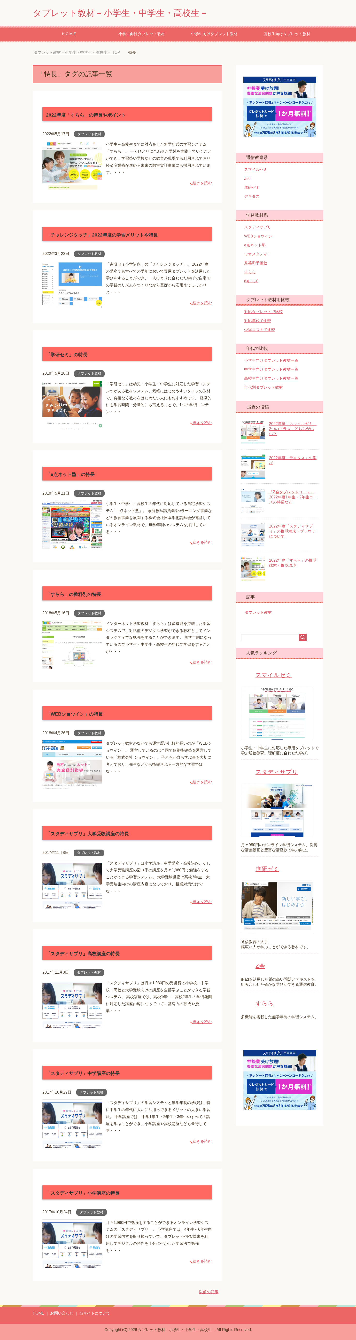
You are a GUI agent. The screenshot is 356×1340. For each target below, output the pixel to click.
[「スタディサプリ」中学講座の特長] (72, 1144)
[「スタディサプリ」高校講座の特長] (72, 1024)
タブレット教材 (89, 134)
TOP (80, 52)
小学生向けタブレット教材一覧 (271, 360)
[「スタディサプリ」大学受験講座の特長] (72, 905)
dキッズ (251, 281)
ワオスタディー (257, 254)
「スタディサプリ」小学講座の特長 (83, 1193)
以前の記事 (208, 1292)
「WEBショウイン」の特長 (74, 714)
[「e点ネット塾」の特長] (72, 545)
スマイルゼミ (255, 169)
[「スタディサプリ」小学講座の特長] (72, 1264)
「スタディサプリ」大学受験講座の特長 (87, 833)
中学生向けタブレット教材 (214, 34)
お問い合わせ (61, 1313)
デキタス (252, 196)
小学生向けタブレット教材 (141, 34)
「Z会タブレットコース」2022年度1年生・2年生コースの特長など (293, 497)
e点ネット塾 (255, 245)
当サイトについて (94, 1313)
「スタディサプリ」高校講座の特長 (83, 953)
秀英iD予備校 (255, 263)
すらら (250, 272)
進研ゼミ (252, 187)
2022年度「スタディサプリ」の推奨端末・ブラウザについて (292, 531)
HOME (38, 1313)
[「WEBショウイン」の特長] (72, 785)
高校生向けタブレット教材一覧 (271, 378)
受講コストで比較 (259, 330)
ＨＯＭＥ (69, 34)
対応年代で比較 (257, 321)
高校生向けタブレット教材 (287, 34)
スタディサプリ (257, 227)
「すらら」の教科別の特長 (73, 594)
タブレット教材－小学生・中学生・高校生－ (120, 13)
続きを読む (202, 183)
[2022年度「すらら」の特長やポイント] (72, 186)
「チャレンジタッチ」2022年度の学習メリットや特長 (102, 234)
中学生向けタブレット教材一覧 (271, 369)
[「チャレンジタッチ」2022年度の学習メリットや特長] (72, 306)
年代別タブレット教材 (263, 387)
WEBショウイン (258, 236)
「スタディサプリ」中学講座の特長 (83, 1073)
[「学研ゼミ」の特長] (72, 425)
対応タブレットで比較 (263, 312)
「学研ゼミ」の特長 (66, 354)
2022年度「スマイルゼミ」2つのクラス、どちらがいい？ (293, 429)
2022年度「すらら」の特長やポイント (86, 115)
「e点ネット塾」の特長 (70, 474)
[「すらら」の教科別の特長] (72, 665)
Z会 (247, 178)
